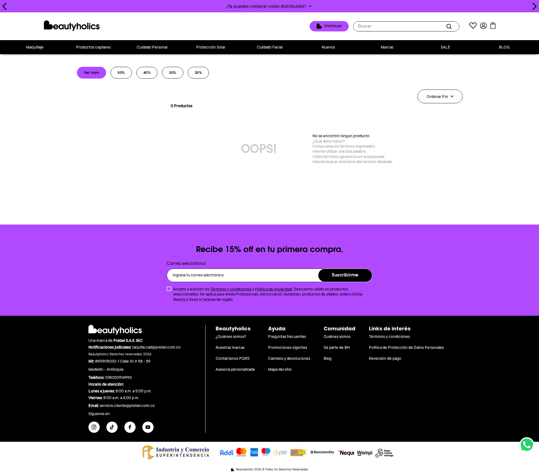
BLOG (504, 47)
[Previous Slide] (4, 6)
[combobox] (406, 26)
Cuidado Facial (269, 47)
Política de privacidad (273, 289)
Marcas (387, 47)
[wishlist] (473, 26)
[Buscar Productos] (450, 26)
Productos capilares (93, 47)
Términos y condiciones (230, 289)
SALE (445, 47)
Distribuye (333, 26)
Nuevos (328, 47)
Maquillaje (35, 47)
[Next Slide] (534, 6)
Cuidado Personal (152, 47)
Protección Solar (210, 47)
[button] (269, 6)
